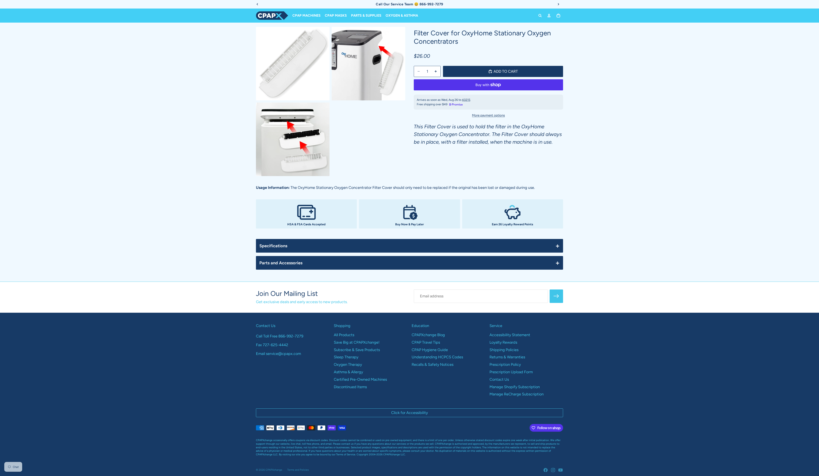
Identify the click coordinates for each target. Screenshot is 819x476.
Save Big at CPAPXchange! (356, 342)
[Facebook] (545, 470)
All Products (344, 335)
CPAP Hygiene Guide (430, 349)
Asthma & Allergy (348, 372)
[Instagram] (553, 470)
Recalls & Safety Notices (432, 364)
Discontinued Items (350, 387)
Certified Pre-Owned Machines (360, 379)
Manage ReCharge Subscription (516, 394)
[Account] (549, 15)
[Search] (540, 15)
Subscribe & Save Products (357, 349)
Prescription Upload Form (511, 372)
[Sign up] (556, 296)
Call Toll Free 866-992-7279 (279, 336)
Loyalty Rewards (503, 342)
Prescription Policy (505, 364)
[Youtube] (560, 470)
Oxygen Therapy (348, 364)
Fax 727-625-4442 (272, 345)
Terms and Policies (298, 469)
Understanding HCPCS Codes (437, 357)
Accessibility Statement (509, 335)
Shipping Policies (503, 349)
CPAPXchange (274, 469)
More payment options (488, 115)
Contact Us (499, 379)
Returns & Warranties (507, 357)
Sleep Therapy (346, 357)
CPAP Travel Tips (426, 342)
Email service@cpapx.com (278, 353)
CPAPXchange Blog (428, 335)
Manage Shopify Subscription (514, 387)
